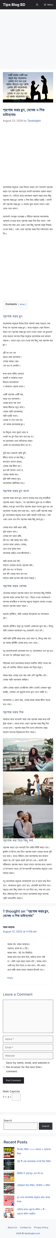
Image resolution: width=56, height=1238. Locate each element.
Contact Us (25, 1227)
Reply (10, 978)
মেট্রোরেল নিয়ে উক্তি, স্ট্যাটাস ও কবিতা (33, 1185)
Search (8, 1120)
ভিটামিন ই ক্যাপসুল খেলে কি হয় (30, 1173)
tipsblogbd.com (32, 1233)
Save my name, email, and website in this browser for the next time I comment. (28, 1067)
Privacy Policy (41, 1227)
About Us (12, 1227)
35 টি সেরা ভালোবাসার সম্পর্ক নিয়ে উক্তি (34, 1161)
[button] (37, 4)
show (22, 304)
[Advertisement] (28, 40)
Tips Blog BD (14, 4)
